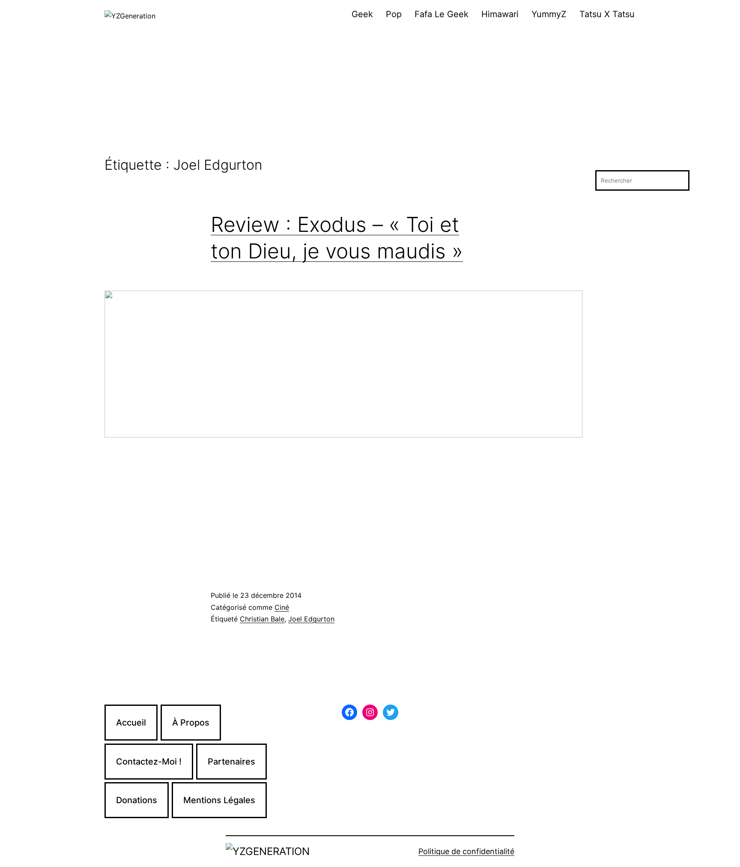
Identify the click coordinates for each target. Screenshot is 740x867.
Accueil (131, 722)
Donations (136, 800)
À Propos (190, 722)
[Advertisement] (370, 93)
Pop (394, 14)
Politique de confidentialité (466, 851)
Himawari (500, 14)
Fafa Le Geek (441, 14)
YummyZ (549, 14)
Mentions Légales (219, 800)
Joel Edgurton (311, 619)
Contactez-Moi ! (149, 761)
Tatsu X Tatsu (607, 14)
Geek (362, 14)
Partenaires (231, 761)
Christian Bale (262, 619)
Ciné (282, 607)
